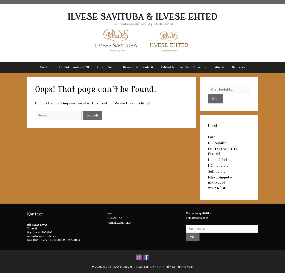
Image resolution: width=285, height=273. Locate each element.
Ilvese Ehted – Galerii (138, 67)
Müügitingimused (197, 217)
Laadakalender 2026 (74, 67)
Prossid (214, 154)
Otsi (215, 99)
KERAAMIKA (218, 143)
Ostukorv (238, 67)
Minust (219, 67)
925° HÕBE (217, 188)
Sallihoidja (217, 171)
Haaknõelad (217, 160)
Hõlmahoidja (218, 165)
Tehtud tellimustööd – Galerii (181, 67)
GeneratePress (182, 267)
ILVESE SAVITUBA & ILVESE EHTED (143, 17)
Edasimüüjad (106, 67)
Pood (43, 67)
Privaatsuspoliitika (198, 213)
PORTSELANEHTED (223, 149)
